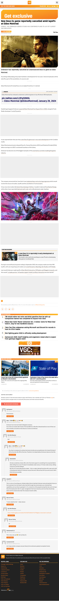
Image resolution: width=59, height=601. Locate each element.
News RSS (22, 579)
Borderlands (36, 189)
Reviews (22, 566)
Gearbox (46, 189)
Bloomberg (11, 76)
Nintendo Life (42, 571)
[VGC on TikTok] (56, 6)
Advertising (4, 568)
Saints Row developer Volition (25, 187)
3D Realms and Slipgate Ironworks (45, 270)
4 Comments (26, 384)
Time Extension (43, 582)
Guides (22, 569)
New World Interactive (28, 270)
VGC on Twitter (5, 584)
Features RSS (23, 580)
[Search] (57, 2)
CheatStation (42, 564)
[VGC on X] (51, 6)
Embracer (16, 109)
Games (22, 573)
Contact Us (4, 571)
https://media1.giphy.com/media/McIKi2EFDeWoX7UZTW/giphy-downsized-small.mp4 (29, 512)
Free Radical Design (50, 187)
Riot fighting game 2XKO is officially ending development (25, 333)
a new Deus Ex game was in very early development (35, 139)
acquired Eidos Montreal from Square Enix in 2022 (33, 109)
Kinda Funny (42, 569)
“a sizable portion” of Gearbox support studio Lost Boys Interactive (25, 272)
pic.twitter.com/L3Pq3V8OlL (16, 98)
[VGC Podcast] (49, 6)
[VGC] (29, 2)
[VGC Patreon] (47, 6)
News (21, 564)
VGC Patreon (4, 580)
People (22, 571)
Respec (41, 580)
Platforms (22, 577)
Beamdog (38, 267)
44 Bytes (10, 589)
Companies (23, 575)
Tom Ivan (55, 32)
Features (22, 568)
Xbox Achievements (44, 584)
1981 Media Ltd (10, 555)
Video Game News (7, 31)
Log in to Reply (10, 416)
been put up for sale (22, 189)
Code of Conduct (5, 569)
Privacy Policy (4, 573)
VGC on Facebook (5, 579)
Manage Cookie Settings (7, 564)
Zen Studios (45, 267)
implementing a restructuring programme (38, 181)
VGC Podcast (4, 582)
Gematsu (41, 568)
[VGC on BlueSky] (52, 6)
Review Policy (4, 575)
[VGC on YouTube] (54, 6)
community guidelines (34, 390)
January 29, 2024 (47, 101)
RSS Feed (3, 577)
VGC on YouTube (5, 586)
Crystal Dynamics (16, 111)
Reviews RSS (23, 582)
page (52, 397)
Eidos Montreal (5, 86)
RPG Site (41, 579)
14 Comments (55, 384)
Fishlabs (53, 267)
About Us (3, 566)
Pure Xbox (42, 575)
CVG (40, 566)
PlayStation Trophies (44, 573)
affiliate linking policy (40, 304)
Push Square (42, 577)
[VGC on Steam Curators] (57, 6)
